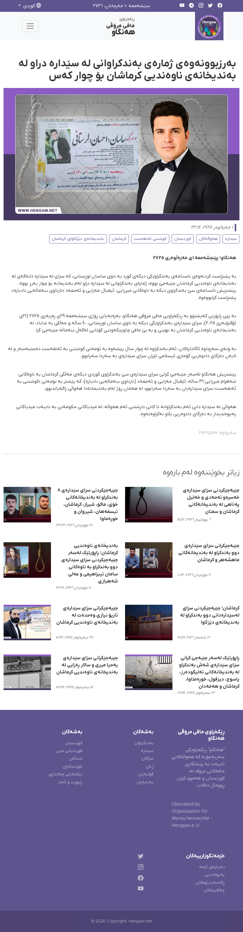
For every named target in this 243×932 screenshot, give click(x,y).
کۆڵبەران (146, 774)
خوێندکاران (72, 766)
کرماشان (119, 239)
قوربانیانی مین (69, 751)
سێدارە (231, 239)
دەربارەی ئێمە (212, 867)
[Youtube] (139, 890)
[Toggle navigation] (30, 26)
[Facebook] (139, 879)
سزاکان (147, 758)
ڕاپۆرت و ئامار (70, 782)
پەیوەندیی (215, 875)
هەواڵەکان (208, 239)
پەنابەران (145, 782)
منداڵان (75, 758)
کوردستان (182, 239)
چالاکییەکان (214, 890)
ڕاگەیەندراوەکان (210, 883)
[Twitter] (139, 857)
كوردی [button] (29, 6)
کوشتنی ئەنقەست (150, 239)
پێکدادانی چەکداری (65, 774)
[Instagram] (139, 868)
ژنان (150, 766)
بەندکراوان (144, 743)
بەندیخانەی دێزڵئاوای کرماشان (78, 239)
